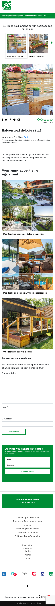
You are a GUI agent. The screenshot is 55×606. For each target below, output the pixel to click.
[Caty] (24, 574)
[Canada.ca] (44, 596)
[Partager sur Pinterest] (10, 120)
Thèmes (28, 555)
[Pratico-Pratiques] (4, 574)
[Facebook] (27, 586)
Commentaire (10, 373)
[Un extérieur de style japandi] (27, 323)
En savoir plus (27, 501)
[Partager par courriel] (18, 120)
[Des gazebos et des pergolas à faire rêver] (27, 205)
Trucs (27, 558)
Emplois (27, 525)
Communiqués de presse (27, 529)
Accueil (5, 16)
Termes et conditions (27, 532)
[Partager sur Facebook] (2, 120)
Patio (21, 16)
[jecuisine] (34, 574)
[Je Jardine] (6, 6)
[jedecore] (42, 574)
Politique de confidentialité (27, 536)
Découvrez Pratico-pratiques (27, 521)
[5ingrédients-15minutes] (14, 574)
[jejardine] (51, 574)
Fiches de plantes (27, 549)
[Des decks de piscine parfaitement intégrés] (27, 264)
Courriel (7, 418)
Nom (5, 407)
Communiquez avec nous (28, 517)
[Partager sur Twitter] (6, 120)
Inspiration (13, 16)
